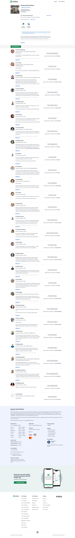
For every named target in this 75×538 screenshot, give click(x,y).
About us (44, 498)
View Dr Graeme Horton (52, 131)
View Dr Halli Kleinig (52, 79)
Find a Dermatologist (25, 516)
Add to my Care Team (26, 7)
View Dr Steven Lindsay (52, 321)
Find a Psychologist (25, 509)
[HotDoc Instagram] (61, 496)
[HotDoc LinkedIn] (59, 496)
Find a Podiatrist (24, 505)
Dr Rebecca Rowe (19, 253)
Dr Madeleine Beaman (20, 370)
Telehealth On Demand (25, 520)
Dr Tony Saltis (19, 279)
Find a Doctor (24, 498)
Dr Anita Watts (19, 292)
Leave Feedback (24, 527)
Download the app (20, 482)
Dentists (33, 502)
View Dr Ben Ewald (52, 118)
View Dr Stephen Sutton (52, 105)
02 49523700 (14, 449)
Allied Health (34, 500)
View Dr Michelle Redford (52, 360)
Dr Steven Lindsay (20, 318)
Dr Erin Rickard (19, 394)
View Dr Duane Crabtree (52, 92)
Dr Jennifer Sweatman (20, 229)
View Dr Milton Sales (52, 334)
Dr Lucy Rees (18, 62)
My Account (23, 522)
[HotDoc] (14, 1)
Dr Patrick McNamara (20, 49)
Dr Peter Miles (19, 242)
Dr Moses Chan (19, 203)
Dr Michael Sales (19, 344)
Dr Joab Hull (18, 153)
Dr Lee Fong (18, 192)
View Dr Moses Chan (52, 207)
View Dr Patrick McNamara (52, 53)
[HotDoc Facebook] (57, 496)
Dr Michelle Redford (20, 357)
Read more (18, 59)
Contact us (45, 502)
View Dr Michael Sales (52, 347)
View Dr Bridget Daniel (52, 144)
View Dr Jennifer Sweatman (52, 233)
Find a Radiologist (24, 518)
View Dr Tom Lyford (52, 170)
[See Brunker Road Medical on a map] (58, 9)
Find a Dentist (24, 500)
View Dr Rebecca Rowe (52, 257)
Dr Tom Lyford (19, 166)
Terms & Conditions (46, 505)
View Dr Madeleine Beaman (52, 373)
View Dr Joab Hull (52, 157)
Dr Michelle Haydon (20, 305)
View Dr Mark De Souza (52, 220)
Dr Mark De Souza (20, 216)
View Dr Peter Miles (52, 245)
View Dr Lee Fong (52, 195)
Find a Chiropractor (25, 507)
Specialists (34, 505)
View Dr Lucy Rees (52, 66)
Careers (44, 500)
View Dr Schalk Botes (52, 183)
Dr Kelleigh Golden (20, 383)
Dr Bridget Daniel (19, 140)
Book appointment (15, 46)
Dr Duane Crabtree (20, 88)
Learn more (49, 15)
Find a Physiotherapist (25, 502)
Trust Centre (45, 509)
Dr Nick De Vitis (19, 266)
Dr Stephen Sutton (20, 101)
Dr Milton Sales (19, 331)
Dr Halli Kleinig (19, 75)
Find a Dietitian (24, 511)
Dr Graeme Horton (20, 127)
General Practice (35, 498)
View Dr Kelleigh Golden (52, 385)
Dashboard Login (35, 507)
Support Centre (35, 509)
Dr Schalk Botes (19, 179)
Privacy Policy (45, 507)
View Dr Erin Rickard (52, 396)
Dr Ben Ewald (19, 114)
